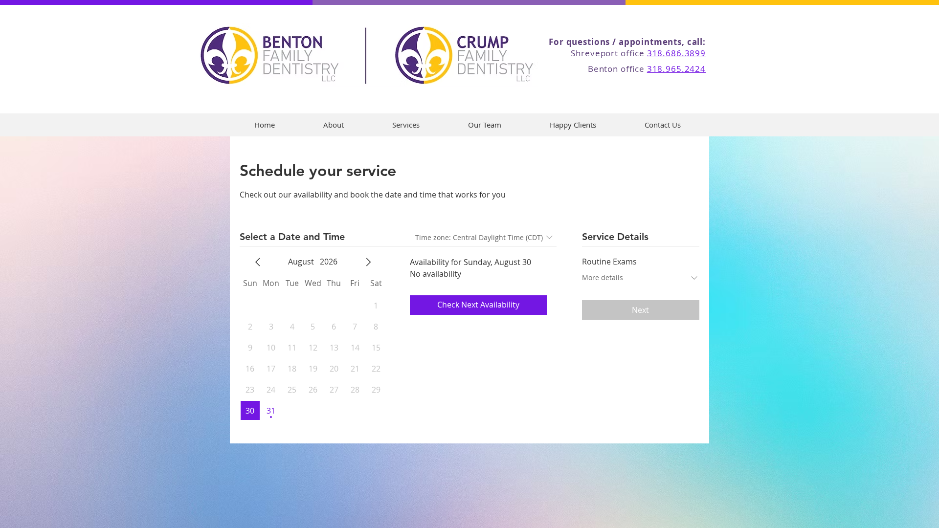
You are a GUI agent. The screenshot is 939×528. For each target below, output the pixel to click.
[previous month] (258, 262)
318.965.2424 (676, 68)
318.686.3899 (676, 53)
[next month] (368, 262)
